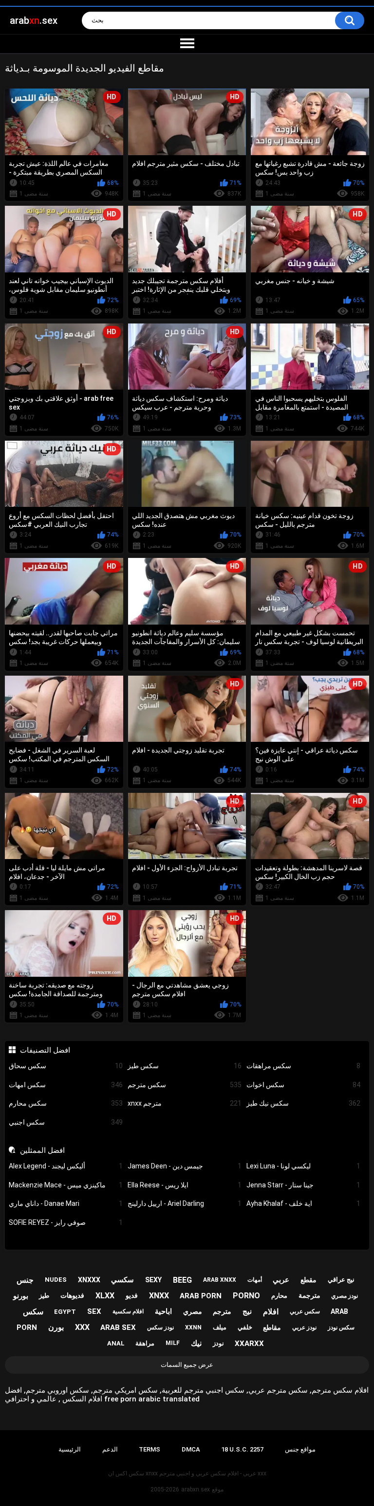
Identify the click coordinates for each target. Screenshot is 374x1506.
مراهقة (144, 1343)
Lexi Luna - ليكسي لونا (303, 1166)
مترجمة (309, 1295)
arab (339, 1311)
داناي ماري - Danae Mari (66, 1203)
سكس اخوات (303, 1085)
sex (94, 1311)
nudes (56, 1279)
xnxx (159, 1295)
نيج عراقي (341, 1279)
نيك (196, 1343)
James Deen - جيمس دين (185, 1166)
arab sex (118, 1327)
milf (173, 1343)
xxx (82, 1327)
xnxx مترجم (185, 1103)
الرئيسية (69, 1449)
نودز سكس (160, 1327)
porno (246, 1295)
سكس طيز (185, 1066)
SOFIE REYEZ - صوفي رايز (66, 1222)
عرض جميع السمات (187, 1364)
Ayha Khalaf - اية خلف (303, 1203)
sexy (153, 1280)
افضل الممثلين (42, 1150)
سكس (33, 1311)
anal (116, 1343)
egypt (65, 1311)
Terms (149, 1449)
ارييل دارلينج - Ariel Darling (185, 1203)
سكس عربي (305, 1311)
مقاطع (272, 1327)
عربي (281, 1279)
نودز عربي (304, 1327)
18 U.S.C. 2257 (242, 1449)
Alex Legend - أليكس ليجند (66, 1166)
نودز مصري (344, 1295)
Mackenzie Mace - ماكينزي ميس (66, 1185)
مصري (192, 1311)
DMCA (191, 1449)
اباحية (163, 1311)
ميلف (219, 1327)
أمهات (254, 1279)
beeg (182, 1280)
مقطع (308, 1280)
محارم (279, 1295)
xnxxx (89, 1280)
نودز (218, 1343)
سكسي (122, 1279)
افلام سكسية (128, 1311)
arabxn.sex (195, 1489)
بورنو (20, 1295)
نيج (247, 1311)
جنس (25, 1280)
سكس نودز (341, 1327)
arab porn (201, 1295)
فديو (132, 1295)
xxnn (193, 1327)
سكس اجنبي (66, 1122)
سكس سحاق (66, 1066)
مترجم (222, 1311)
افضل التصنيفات (45, 1050)
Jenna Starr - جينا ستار (303, 1185)
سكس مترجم (185, 1085)
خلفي (245, 1327)
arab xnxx (219, 1279)
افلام (271, 1311)
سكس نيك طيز (303, 1103)
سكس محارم (66, 1103)
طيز (44, 1295)
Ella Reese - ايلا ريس (185, 1185)
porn (27, 1327)
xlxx (104, 1295)
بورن (56, 1327)
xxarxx (249, 1343)
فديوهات (72, 1295)
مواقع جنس (300, 1449)
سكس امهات (66, 1085)
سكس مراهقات (303, 1066)
